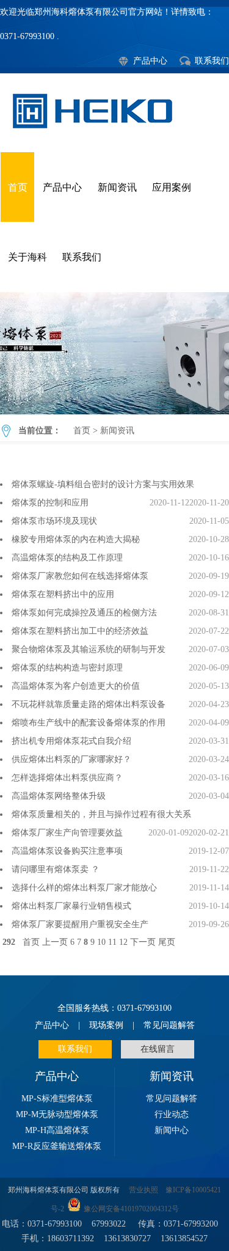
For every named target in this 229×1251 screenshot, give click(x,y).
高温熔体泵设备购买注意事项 (67, 851)
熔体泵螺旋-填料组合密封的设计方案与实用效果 (103, 484)
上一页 (55, 942)
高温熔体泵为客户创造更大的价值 (76, 686)
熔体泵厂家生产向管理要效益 (67, 832)
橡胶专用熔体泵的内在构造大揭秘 (76, 539)
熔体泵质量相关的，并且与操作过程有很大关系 (101, 814)
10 (101, 942)
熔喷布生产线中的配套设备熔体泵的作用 (88, 722)
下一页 (143, 942)
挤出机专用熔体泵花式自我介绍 (71, 741)
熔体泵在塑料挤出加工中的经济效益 (80, 631)
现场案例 (106, 1025)
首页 (17, 187)
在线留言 (157, 1049)
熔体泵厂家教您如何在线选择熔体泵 (80, 576)
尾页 (166, 942)
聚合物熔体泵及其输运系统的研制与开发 (88, 649)
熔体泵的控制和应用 (50, 502)
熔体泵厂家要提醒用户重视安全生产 (80, 924)
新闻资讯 (117, 187)
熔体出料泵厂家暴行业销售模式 (71, 906)
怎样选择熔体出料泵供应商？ (67, 777)
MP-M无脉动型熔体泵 (57, 1114)
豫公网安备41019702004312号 (131, 1209)
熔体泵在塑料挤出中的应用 (65, 594)
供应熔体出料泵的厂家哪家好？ (71, 759)
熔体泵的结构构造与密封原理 (67, 667)
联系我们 (212, 60)
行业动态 (171, 1114)
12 (123, 942)
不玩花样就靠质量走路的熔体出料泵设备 (88, 704)
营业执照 (143, 1190)
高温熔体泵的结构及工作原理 (67, 557)
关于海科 (27, 257)
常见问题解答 (169, 1025)
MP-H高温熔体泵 (57, 1130)
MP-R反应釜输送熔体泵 (56, 1146)
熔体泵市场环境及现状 (54, 521)
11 (112, 942)
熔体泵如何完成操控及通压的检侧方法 (84, 612)
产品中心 (150, 60)
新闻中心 (171, 1130)
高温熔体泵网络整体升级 (59, 796)
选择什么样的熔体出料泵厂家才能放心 (84, 887)
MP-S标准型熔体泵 (57, 1098)
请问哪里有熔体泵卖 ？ (56, 869)
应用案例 (171, 187)
